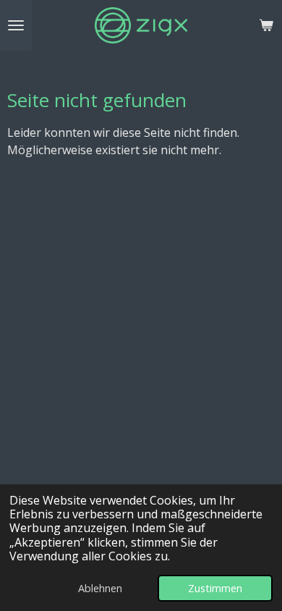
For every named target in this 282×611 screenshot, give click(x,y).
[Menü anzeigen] (16, 25)
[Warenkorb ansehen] (266, 25)
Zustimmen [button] (215, 588)
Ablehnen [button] (100, 588)
